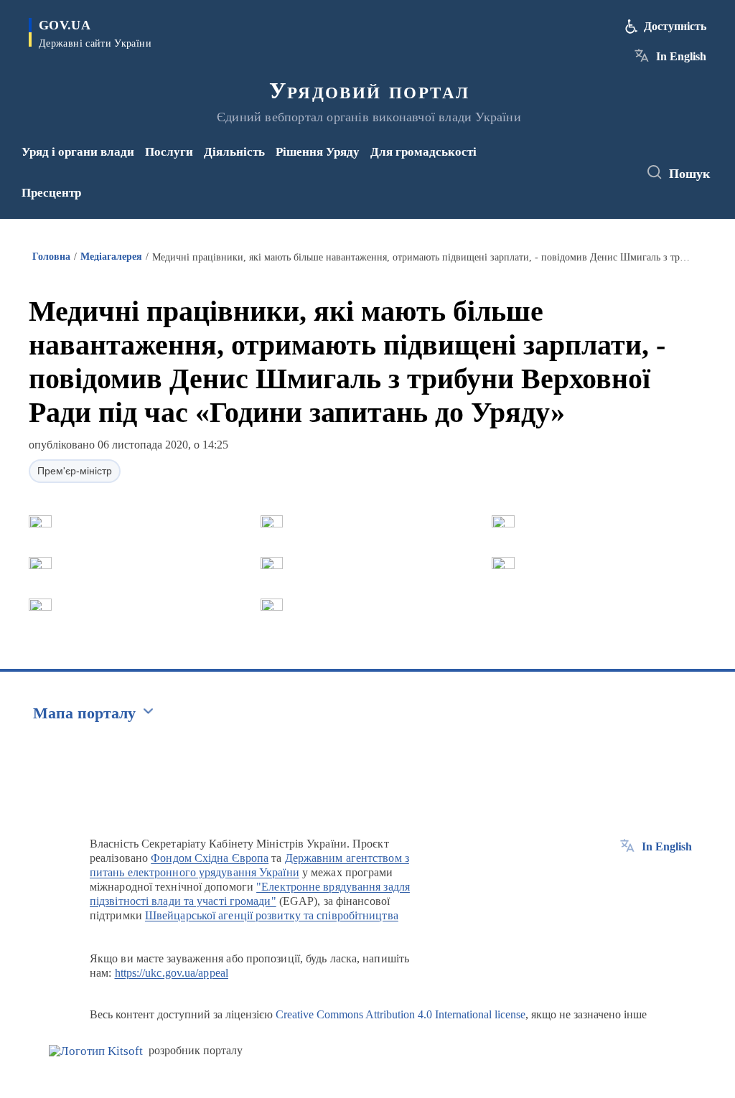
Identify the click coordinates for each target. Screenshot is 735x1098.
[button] (40, 521)
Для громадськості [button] (423, 152)
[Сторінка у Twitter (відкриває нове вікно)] (598, 163)
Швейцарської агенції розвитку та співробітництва (271, 915)
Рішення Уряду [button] (318, 152)
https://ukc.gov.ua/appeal (172, 973)
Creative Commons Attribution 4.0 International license (400, 1014)
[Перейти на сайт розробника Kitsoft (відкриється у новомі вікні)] (96, 1051)
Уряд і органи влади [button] (78, 152)
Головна (51, 256)
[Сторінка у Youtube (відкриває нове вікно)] (577, 182)
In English (681, 56)
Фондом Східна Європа (209, 858)
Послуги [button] (169, 152)
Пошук (689, 173)
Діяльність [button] (234, 152)
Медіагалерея (111, 256)
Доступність (675, 26)
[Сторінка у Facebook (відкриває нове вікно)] (574, 163)
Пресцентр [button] (51, 193)
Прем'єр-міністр (74, 471)
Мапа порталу (84, 713)
